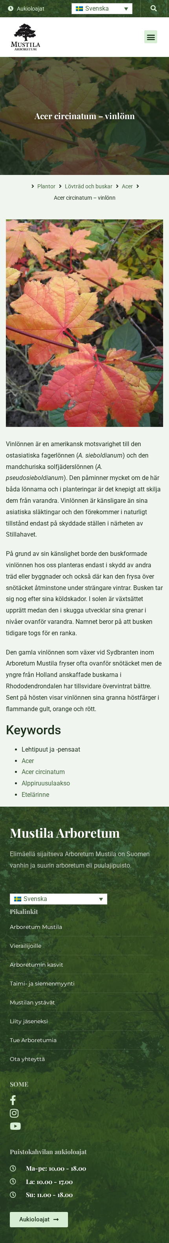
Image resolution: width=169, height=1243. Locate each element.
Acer (127, 186)
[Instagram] (57, 1113)
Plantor (46, 186)
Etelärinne (35, 794)
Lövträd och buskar (88, 186)
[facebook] (57, 1100)
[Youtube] (57, 1126)
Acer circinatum (43, 772)
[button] (102, 9)
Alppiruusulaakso (46, 783)
